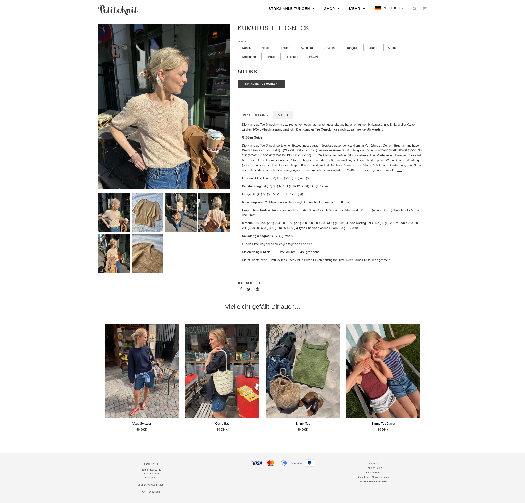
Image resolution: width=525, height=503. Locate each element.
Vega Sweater (141, 423)
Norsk (265, 47)
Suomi (392, 47)
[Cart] (425, 8)
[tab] (255, 115)
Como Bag (222, 423)
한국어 (313, 56)
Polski (272, 56)
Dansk (246, 47)
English (285, 47)
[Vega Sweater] (142, 371)
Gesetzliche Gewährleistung (374, 477)
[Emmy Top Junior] (383, 371)
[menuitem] (118, 10)
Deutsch (329, 47)
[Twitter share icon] (249, 289)
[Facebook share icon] (241, 289)
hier (399, 170)
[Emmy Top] (303, 371)
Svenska (307, 47)
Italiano (372, 47)
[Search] (415, 8)
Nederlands (249, 56)
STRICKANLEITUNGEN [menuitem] (289, 9)
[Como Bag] (222, 371)
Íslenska (292, 56)
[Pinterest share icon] (257, 289)
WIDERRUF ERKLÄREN (374, 481)
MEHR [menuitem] (355, 9)
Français (351, 47)
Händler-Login (374, 468)
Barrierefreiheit (374, 472)
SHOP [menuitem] (330, 9)
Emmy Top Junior (383, 423)
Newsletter (374, 463)
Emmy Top (303, 423)
